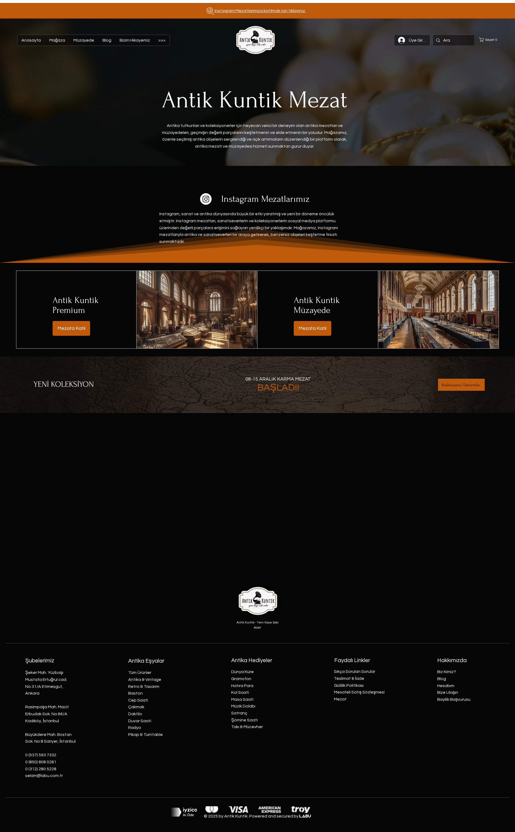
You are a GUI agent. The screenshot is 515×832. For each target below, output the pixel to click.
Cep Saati (138, 700)
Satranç (239, 713)
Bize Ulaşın (447, 692)
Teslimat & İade (349, 678)
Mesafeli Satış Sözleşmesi (359, 692)
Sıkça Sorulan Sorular (354, 671)
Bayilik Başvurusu (453, 699)
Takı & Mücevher (247, 727)
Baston (135, 693)
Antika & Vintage (144, 679)
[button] (490, 39)
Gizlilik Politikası (349, 685)
